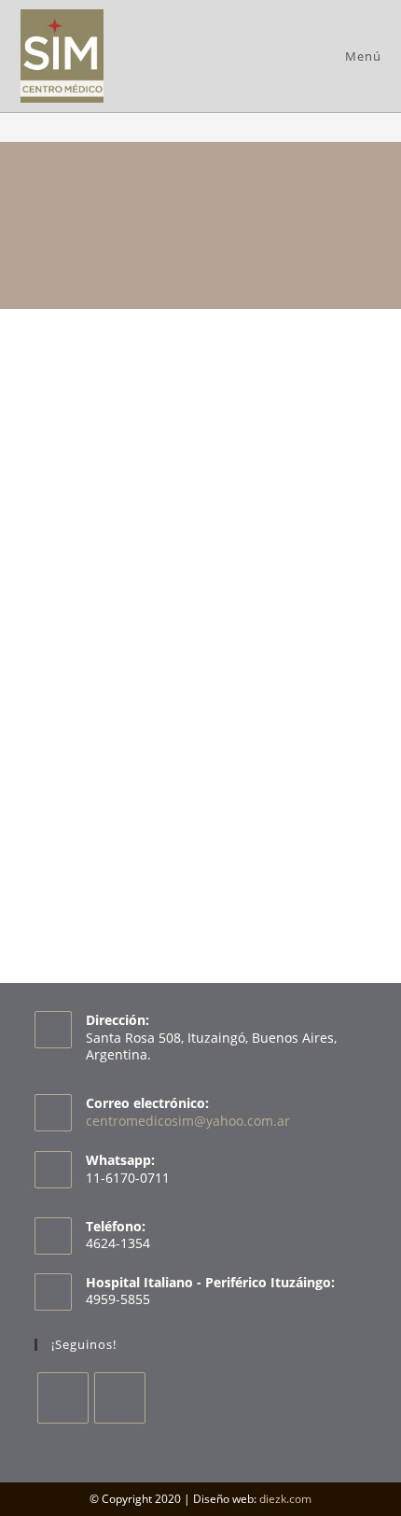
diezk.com (285, 1499)
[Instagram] (119, 1398)
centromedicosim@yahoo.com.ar (188, 1121)
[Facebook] (63, 1398)
